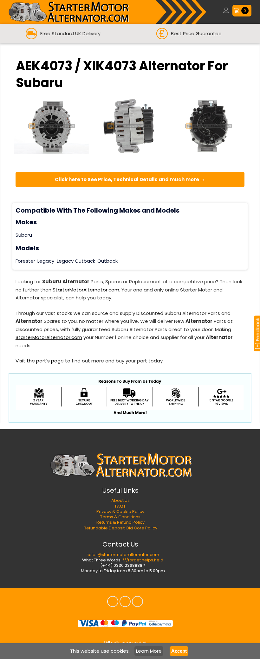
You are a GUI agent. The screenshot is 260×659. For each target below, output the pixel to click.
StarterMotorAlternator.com (86, 289)
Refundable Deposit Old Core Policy (120, 528)
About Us (120, 500)
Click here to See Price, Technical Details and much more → (130, 179)
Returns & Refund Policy (120, 522)
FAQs (120, 506)
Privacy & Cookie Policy (120, 512)
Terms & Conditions (120, 517)
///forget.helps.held (142, 560)
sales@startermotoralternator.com (123, 555)
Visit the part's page (40, 360)
